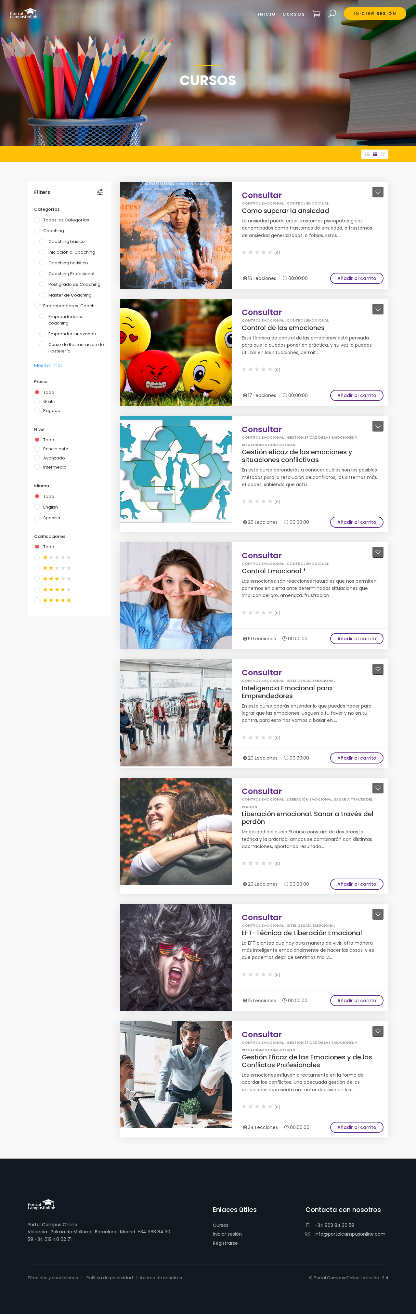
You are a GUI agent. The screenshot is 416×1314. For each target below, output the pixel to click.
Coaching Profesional (71, 274)
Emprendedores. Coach (69, 306)
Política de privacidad (109, 1278)
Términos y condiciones (53, 1278)
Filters (42, 192)
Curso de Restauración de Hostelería (76, 347)
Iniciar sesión (227, 1234)
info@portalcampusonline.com (349, 1234)
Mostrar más (48, 365)
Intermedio (55, 467)
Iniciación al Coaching (71, 252)
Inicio (267, 14)
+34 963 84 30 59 (333, 1225)
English (50, 507)
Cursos (220, 1225)
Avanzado (54, 458)
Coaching (53, 231)
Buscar (332, 14)
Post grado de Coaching (74, 284)
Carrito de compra (317, 14)
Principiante (55, 449)
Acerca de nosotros (161, 1278)
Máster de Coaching (70, 295)
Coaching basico (66, 241)
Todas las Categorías (66, 220)
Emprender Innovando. (72, 334)
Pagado (51, 410)
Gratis (49, 401)
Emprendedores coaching (66, 319)
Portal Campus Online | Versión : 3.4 (351, 1278)
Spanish (51, 518)
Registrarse (225, 1243)
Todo (48, 392)
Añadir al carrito (356, 278)
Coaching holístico (68, 263)
